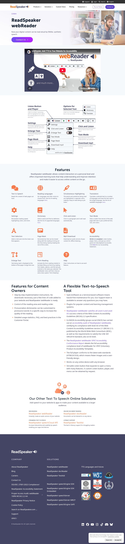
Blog (13, 471)
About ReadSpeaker (19, 467)
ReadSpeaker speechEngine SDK (60, 484)
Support (87, 2)
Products (36, 7)
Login (95, 2)
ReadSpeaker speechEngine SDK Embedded (60, 489)
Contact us (110, 7)
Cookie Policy (17, 505)
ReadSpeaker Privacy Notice (23, 500)
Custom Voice (61, 7)
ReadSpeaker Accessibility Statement (27, 489)
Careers (14, 475)
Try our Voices (98, 7)
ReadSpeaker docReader (57, 471)
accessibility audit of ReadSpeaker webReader (91, 323)
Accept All (118, 540)
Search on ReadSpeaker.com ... (24, 509)
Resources (81, 7)
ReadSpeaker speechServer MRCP (61, 500)
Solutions (48, 7)
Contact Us (21, 40)
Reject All (109, 540)
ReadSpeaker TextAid (56, 475)
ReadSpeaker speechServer (58, 495)
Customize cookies (113, 536)
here (45, 200)
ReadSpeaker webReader (57, 467)
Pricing (71, 7)
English (111, 2)
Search (103, 2)
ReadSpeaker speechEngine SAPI (61, 504)
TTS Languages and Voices (92, 467)
